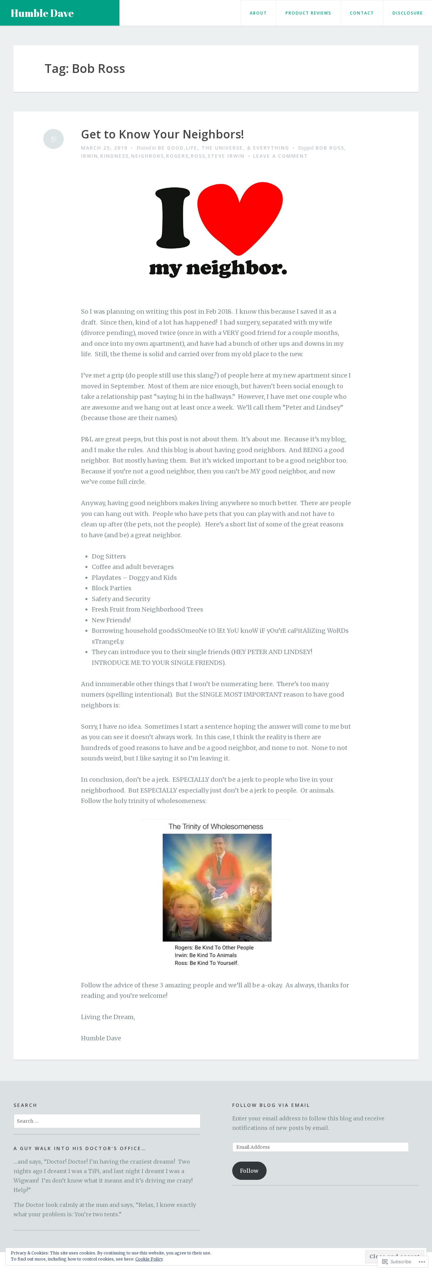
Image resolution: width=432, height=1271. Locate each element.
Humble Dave (42, 13)
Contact (362, 13)
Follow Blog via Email (271, 1105)
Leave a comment (280, 156)
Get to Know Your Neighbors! (162, 134)
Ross (198, 156)
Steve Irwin (226, 156)
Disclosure (408, 13)
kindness (114, 156)
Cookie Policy (149, 1259)
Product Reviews (308, 13)
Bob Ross (330, 148)
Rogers (177, 156)
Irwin (89, 156)
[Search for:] (107, 1120)
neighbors (147, 156)
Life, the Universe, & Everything (237, 148)
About (258, 13)
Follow (249, 1170)
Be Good (171, 148)
